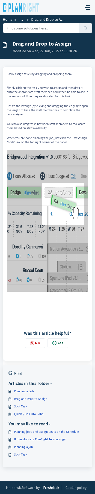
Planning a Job (24, 391)
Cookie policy (75, 487)
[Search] (85, 28)
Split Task (20, 406)
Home (7, 19)
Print (18, 373)
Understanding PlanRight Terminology (40, 439)
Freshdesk (51, 487)
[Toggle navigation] (87, 7)
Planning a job (23, 447)
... (22, 19)
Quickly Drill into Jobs (29, 414)
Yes (60, 343)
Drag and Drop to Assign (30, 399)
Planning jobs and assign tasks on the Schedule (46, 432)
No (37, 343)
